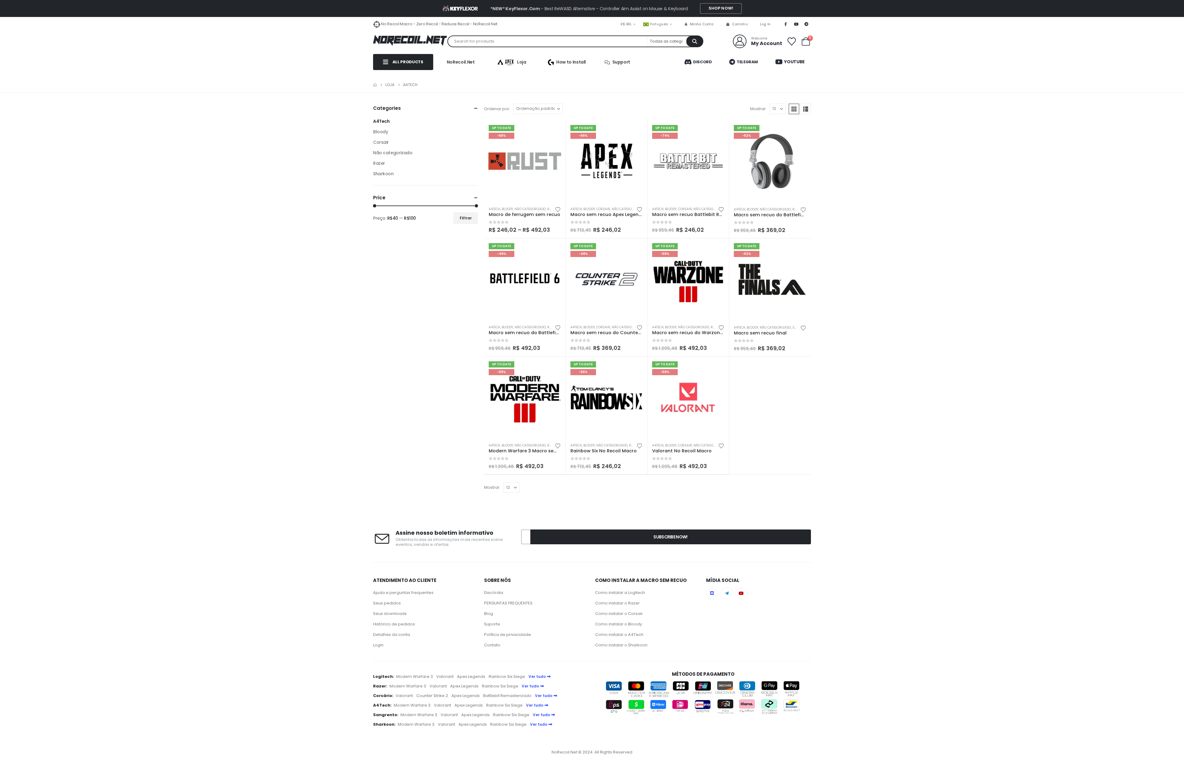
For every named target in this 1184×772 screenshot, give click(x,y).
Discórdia (493, 593)
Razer (379, 163)
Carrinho (740, 24)
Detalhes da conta (391, 634)
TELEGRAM (747, 62)
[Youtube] (796, 24)
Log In (765, 24)
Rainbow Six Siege (507, 676)
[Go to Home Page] (375, 85)
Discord (702, 62)
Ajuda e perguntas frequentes (403, 593)
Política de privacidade (507, 634)
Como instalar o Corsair (619, 613)
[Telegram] (806, 24)
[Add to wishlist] (558, 209)
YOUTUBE (794, 62)
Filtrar (466, 218)
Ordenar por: (497, 109)
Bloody (507, 209)
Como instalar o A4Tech (619, 634)
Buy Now (555, 130)
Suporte (492, 624)
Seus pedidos (387, 603)
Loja (521, 62)
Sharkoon (383, 174)
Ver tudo (537, 676)
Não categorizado (530, 209)
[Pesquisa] (694, 41)
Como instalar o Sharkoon (621, 645)
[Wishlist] (791, 41)
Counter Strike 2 (432, 696)
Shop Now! (721, 8)
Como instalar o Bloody (618, 624)
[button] (794, 109)
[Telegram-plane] (727, 593)
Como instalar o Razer (617, 603)
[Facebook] (785, 24)
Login (378, 645)
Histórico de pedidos (394, 624)
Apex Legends (471, 676)
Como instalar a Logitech (620, 593)
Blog (488, 613)
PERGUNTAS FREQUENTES (508, 603)
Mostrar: (758, 109)
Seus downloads (390, 613)
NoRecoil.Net (461, 62)
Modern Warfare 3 (414, 676)
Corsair (603, 209)
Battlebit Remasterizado (507, 696)
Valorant (445, 676)
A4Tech (494, 209)
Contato (492, 645)
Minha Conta (701, 24)
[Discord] (712, 593)
